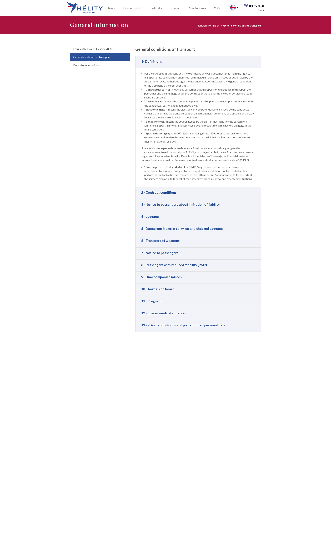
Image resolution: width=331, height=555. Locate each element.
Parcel (176, 7)
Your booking (197, 7)
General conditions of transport (91, 57)
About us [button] (158, 7)
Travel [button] (112, 7)
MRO (217, 7)
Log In (261, 10)
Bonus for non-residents (87, 65)
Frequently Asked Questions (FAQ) (93, 48)
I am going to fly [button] (134, 7)
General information (208, 25)
